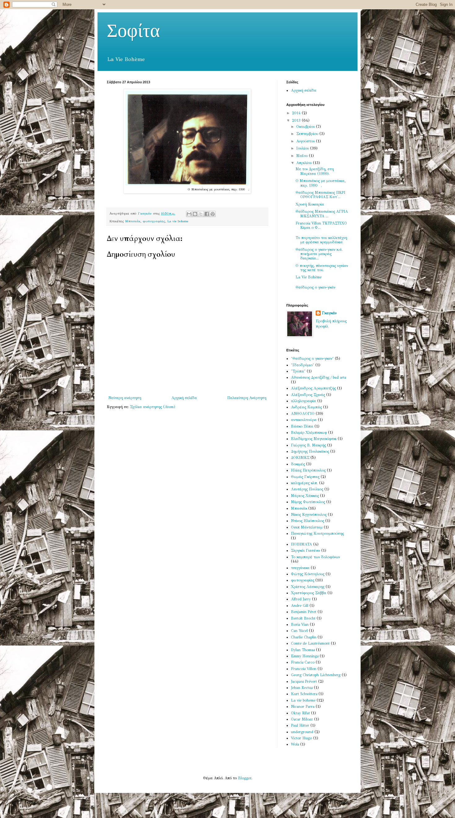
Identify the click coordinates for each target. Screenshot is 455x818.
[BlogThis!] (195, 214)
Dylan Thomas (303, 650)
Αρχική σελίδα (184, 398)
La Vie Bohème (309, 277)
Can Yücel (299, 631)
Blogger (244, 778)
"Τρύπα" (298, 371)
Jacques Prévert (304, 681)
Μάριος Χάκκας (305, 496)
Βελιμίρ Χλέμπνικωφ (309, 432)
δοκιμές (298, 464)
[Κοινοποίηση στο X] (201, 214)
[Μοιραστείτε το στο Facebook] (207, 214)
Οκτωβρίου (306, 126)
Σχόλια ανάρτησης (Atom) (152, 407)
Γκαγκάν (329, 313)
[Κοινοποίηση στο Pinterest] (213, 214)
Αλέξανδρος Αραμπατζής (313, 388)
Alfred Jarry (301, 599)
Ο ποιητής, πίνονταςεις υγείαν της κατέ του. (322, 267)
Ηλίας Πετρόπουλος (308, 470)
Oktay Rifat (300, 713)
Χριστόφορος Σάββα (308, 593)
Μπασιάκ (132, 221)
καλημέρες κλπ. (304, 483)
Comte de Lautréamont (310, 643)
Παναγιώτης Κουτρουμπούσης (317, 533)
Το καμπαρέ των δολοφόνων (315, 557)
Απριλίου (304, 163)
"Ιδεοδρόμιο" (302, 365)
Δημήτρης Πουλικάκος (310, 451)
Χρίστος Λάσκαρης (307, 587)
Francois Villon (303, 669)
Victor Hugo (301, 738)
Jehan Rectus (302, 687)
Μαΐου (302, 156)
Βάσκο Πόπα (302, 426)
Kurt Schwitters (304, 694)
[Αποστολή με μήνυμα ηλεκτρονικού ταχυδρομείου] (189, 214)
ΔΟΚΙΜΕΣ (300, 457)
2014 (297, 113)
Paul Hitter (300, 725)
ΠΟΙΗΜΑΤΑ (301, 544)
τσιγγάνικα (300, 568)
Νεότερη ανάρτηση (124, 398)
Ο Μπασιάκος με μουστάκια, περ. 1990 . (320, 183)
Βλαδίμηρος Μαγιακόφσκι (313, 439)
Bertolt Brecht (303, 618)
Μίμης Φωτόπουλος (308, 502)
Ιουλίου (303, 148)
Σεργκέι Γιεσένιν (305, 550)
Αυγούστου (306, 141)
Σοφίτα (133, 31)
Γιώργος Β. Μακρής (308, 445)
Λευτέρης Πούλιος (307, 489)
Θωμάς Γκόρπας (305, 477)
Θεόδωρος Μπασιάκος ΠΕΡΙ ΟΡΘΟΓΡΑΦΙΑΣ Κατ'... (320, 194)
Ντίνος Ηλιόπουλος (307, 521)
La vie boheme (177, 221)
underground (302, 732)
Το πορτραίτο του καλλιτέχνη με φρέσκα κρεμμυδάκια (321, 240)
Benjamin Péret (303, 612)
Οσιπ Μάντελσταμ (307, 527)
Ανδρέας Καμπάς (306, 407)
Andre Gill (299, 605)
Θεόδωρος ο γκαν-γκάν (315, 287)
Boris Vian (300, 624)
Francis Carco (302, 662)
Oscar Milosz (302, 719)
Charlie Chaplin (303, 637)
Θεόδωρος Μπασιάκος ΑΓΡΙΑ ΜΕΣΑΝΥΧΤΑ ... (322, 213)
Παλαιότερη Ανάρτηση (246, 398)
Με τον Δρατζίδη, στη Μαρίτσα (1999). (315, 171)
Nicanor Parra (302, 706)
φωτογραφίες (154, 221)
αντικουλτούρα (304, 420)
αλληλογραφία (303, 401)
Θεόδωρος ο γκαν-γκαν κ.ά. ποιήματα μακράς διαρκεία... (319, 254)
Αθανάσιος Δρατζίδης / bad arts (318, 377)
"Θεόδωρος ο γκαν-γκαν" (312, 358)
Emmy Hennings (304, 656)
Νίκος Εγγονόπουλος (309, 514)
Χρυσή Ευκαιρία (310, 204)
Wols (295, 744)
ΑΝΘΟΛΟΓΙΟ (302, 413)
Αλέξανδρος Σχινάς (308, 395)
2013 (297, 120)
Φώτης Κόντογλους (307, 574)
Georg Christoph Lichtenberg (315, 675)
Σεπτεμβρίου (307, 134)
